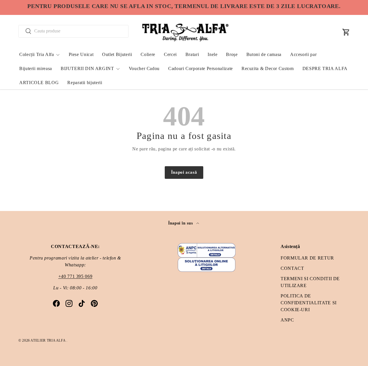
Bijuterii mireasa (35, 68)
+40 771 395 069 (75, 276)
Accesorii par (303, 54)
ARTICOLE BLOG (39, 82)
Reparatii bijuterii (84, 82)
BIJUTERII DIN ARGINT (87, 68)
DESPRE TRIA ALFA (325, 68)
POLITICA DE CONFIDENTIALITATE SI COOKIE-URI (309, 302)
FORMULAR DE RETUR (307, 257)
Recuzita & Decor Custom (267, 68)
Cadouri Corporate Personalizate (200, 68)
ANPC (287, 319)
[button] (346, 32)
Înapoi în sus (181, 223)
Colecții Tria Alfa (36, 54)
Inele (212, 54)
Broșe (231, 54)
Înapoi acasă (184, 172)
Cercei (170, 54)
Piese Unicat (81, 54)
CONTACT (292, 268)
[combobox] (73, 31)
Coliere (148, 54)
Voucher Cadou (144, 68)
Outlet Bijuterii (117, 54)
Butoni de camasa (263, 54)
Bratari (192, 54)
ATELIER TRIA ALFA (48, 340)
